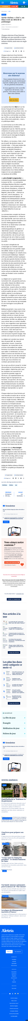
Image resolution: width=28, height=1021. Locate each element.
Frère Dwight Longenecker (12, 27)
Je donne (13, 6)
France (4, 785)
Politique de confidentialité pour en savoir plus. (13, 518)
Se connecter (18, 951)
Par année (14, 988)
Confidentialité (14, 1016)
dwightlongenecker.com (8, 462)
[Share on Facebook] (13, 51)
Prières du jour (9, 733)
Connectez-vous (20, 593)
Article (3, 465)
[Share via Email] (21, 51)
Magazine (14, 976)
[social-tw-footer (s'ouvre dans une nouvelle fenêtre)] (15, 993)
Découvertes (4, 11)
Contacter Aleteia (14, 1011)
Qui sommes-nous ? (14, 1003)
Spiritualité (14, 963)
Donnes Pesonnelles (14, 1013)
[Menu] (4, 2)
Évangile (7, 723)
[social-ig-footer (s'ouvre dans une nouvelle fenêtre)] (18, 993)
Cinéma (11, 485)
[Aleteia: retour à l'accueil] (14, 2)
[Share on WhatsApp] (23, 51)
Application (14, 974)
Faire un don (13, 100)
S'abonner (9, 951)
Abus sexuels (6, 843)
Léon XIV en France (7, 818)
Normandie (5, 896)
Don (14, 980)
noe (16, 485)
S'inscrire (6, 522)
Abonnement (14, 978)
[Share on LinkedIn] (16, 51)
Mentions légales (14, 1006)
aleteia (3, 27)
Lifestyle (14, 961)
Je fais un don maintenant (11, 562)
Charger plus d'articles (14, 652)
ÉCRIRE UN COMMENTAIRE (14, 599)
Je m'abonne (5, 6)
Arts (9, 11)
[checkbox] (3, 517)
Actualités (14, 959)
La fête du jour (9, 718)
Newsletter (14, 972)
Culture (4, 871)
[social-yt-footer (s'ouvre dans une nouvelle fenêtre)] (10, 993)
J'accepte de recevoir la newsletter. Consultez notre (14, 518)
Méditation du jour (11, 728)
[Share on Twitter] (18, 51)
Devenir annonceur (14, 1008)
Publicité (14, 982)
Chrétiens (4, 485)
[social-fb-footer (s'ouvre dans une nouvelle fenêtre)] (12, 993)
